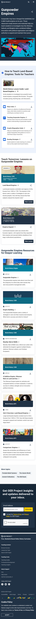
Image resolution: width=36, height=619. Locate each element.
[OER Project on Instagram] (9, 584)
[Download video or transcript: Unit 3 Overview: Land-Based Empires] (31, 410)
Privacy (25, 594)
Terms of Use (18, 610)
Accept (7, 615)
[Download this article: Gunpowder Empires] (31, 274)
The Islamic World (24, 473)
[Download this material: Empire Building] (31, 307)
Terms (19, 594)
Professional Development (8, 562)
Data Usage (13, 594)
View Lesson (29, 202)
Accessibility (4, 594)
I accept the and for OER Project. (17, 515)
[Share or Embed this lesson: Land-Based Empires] (31, 185)
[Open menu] (33, 2)
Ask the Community (6, 577)
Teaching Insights (5, 564)
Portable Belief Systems (9, 473)
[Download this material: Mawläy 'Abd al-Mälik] (31, 339)
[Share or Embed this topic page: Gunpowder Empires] (33, 11)
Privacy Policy (30, 610)
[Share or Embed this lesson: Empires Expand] (31, 227)
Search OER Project (6, 552)
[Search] (28, 2)
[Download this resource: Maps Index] (31, 106)
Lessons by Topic (5, 550)
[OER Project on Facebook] (2, 584)
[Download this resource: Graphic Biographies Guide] (31, 128)
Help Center (4, 574)
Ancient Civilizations (8, 477)
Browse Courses (5, 548)
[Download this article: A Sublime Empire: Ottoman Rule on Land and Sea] (31, 373)
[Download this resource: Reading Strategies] (31, 139)
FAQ (2, 572)
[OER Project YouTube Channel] (6, 584)
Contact (31, 594)
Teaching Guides (5, 560)
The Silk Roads (21, 477)
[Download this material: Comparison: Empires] (31, 444)
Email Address (8, 505)
